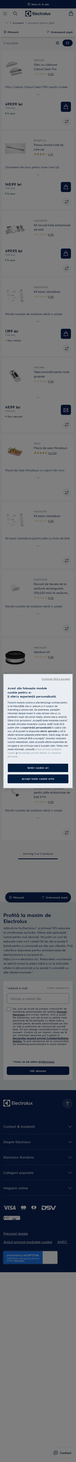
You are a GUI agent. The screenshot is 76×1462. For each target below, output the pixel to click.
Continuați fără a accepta (56, 679)
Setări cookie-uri (38, 767)
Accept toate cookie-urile (38, 778)
